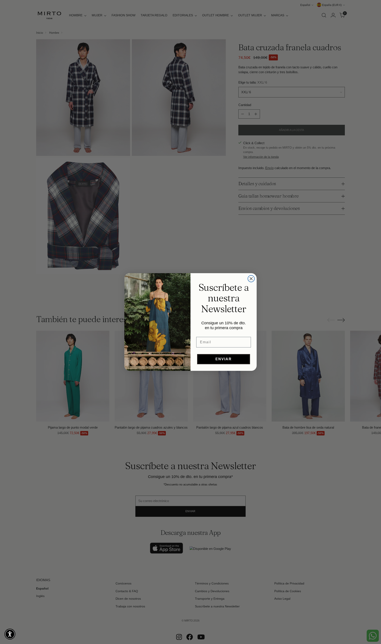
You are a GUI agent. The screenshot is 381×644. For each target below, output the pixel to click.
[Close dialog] (251, 278)
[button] (9, 634)
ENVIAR (223, 359)
